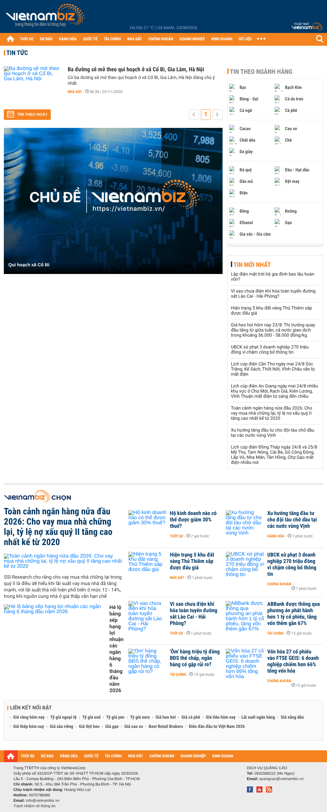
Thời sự (176, 536)
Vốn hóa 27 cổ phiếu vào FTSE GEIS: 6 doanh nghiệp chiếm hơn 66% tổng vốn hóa (293, 661)
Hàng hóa (275, 536)
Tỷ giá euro (140, 717)
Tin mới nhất (252, 265)
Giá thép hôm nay (28, 726)
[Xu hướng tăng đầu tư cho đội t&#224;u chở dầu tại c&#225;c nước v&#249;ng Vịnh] (245, 523)
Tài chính (275, 633)
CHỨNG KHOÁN (160, 39)
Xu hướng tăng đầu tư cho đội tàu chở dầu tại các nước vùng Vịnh (272, 433)
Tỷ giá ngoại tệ (63, 717)
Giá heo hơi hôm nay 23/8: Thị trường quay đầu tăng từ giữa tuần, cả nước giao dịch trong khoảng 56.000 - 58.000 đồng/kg (273, 330)
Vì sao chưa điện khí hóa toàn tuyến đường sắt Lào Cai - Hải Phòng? (273, 294)
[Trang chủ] (10, 38)
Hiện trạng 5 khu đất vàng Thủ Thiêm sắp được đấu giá (192, 561)
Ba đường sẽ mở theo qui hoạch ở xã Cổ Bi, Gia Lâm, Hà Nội (136, 69)
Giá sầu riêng (61, 726)
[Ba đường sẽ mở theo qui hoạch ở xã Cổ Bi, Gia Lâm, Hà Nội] (32, 85)
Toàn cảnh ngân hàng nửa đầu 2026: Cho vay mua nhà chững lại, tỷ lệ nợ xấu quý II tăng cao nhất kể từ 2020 (271, 413)
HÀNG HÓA (68, 39)
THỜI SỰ (27, 39)
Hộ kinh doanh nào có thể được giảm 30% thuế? (193, 519)
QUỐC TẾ (90, 39)
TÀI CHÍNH (112, 39)
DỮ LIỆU (245, 39)
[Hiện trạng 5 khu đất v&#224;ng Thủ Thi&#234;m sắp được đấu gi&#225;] (147, 564)
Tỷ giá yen (115, 717)
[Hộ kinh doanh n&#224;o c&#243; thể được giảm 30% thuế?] (147, 523)
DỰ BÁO (46, 39)
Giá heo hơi (166, 717)
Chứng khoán (279, 584)
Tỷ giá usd (91, 717)
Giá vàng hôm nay (29, 717)
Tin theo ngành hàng (261, 71)
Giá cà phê (190, 717)
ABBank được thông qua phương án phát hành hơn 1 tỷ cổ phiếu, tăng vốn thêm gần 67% (293, 614)
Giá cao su (134, 726)
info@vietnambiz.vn (42, 800)
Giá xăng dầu (292, 717)
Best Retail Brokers (166, 726)
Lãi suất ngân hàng (258, 717)
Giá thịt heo (89, 726)
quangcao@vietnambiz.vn (281, 779)
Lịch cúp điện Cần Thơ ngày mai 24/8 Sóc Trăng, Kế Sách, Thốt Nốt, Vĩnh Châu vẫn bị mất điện (273, 369)
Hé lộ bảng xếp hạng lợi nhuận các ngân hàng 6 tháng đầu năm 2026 (117, 648)
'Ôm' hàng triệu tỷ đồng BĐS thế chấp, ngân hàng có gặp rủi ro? (195, 658)
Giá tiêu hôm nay (221, 717)
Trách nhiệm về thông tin (34, 806)
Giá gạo (111, 726)
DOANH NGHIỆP (192, 39)
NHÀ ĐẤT (134, 39)
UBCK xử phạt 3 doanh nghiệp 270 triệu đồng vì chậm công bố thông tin (269, 350)
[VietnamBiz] (46, 17)
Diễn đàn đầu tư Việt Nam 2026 (217, 726)
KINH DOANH (221, 39)
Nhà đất (75, 92)
